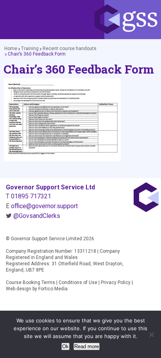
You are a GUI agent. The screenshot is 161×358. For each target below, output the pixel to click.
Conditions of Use (78, 282)
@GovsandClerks (36, 215)
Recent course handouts (70, 48)
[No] (151, 334)
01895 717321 (31, 196)
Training (30, 48)
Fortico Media (53, 288)
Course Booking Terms (30, 282)
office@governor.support (44, 206)
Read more (86, 346)
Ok (65, 346)
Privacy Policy (116, 282)
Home (10, 48)
